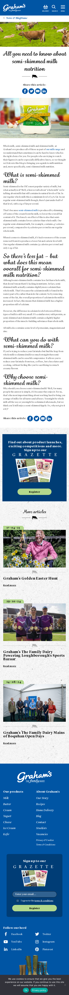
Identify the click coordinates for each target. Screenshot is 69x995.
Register (34, 492)
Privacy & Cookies (45, 840)
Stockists (41, 828)
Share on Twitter (31, 91)
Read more (9, 585)
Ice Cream (9, 828)
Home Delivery (45, 810)
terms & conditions (43, 901)
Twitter (47, 934)
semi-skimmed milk (28, 210)
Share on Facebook (25, 91)
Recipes (40, 804)
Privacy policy (39, 990)
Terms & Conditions (45, 845)
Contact (41, 822)
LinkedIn (16, 949)
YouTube (16, 942)
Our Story (42, 798)
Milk (6, 798)
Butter (7, 804)
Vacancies (42, 834)
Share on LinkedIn (44, 91)
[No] (65, 985)
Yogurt (7, 816)
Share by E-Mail (38, 91)
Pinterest (48, 949)
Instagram (49, 942)
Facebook (17, 934)
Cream (7, 810)
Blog (38, 816)
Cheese (7, 822)
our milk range (53, 149)
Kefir (6, 834)
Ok (26, 990)
